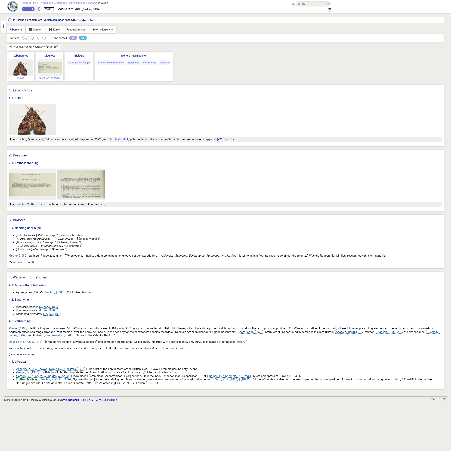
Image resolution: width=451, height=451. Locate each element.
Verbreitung (149, 62)
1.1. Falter (16, 98)
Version (87, 400)
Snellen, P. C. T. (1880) (56, 379)
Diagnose (49, 55)
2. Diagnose (18, 155)
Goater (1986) (18, 255)
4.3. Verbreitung (20, 321)
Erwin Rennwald (70, 400)
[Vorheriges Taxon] (24, 9)
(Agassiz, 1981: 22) (389, 332)
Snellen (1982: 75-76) (31, 204)
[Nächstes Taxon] (32, 9)
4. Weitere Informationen (28, 277)
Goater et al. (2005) (250, 332)
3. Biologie (17, 220)
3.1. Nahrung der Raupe (25, 227)
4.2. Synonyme (19, 299)
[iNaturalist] (121, 139)
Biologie (79, 55)
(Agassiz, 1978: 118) (348, 332)
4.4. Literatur (17, 361)
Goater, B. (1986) (27, 372)
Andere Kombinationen (111, 62)
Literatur (165, 62)
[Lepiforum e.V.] (12, 7)
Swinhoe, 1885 (48, 307)
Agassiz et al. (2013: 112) (25, 341)
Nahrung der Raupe (79, 62)
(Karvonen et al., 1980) (59, 335)
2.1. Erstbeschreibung (24, 162)
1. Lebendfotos (20, 90)
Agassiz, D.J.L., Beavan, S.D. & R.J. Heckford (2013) (50, 369)
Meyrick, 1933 (52, 314)
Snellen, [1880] (55, 292)
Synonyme (133, 62)
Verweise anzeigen (106, 400)
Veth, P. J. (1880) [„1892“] (233, 379)
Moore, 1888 (46, 310)
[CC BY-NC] (225, 139)
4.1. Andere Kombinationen (27, 285)
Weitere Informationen (134, 55)
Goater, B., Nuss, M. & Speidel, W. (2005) (43, 376)
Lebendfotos (20, 55)
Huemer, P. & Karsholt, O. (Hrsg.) (229, 376)
